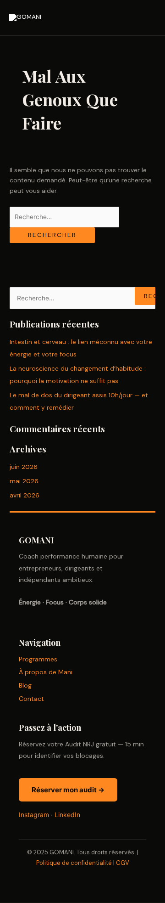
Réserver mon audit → (68, 789)
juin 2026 (24, 467)
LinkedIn (67, 814)
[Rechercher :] (64, 217)
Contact (31, 698)
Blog (25, 685)
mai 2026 (24, 481)
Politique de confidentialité (74, 863)
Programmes (38, 659)
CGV (122, 863)
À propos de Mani (45, 672)
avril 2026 (24, 495)
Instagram (34, 814)
